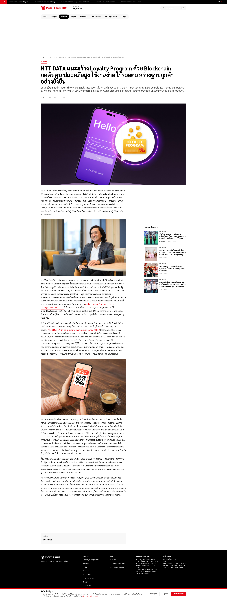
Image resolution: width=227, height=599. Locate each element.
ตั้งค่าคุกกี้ (153, 594)
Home (45, 16)
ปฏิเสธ (165, 594)
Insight (123, 16)
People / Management (90, 560)
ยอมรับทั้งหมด (179, 594)
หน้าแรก (43, 57)
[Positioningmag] (54, 8)
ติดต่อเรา (113, 560)
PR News (64, 16)
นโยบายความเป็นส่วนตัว (117, 563)
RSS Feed (113, 571)
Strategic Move (111, 16)
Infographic (96, 16)
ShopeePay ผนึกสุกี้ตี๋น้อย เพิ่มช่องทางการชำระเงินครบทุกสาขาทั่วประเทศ (172, 268)
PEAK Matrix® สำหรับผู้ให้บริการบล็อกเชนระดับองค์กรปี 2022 (74, 330)
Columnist (84, 16)
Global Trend (87, 585)
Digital (73, 16)
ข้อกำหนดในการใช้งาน (117, 567)
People (54, 16)
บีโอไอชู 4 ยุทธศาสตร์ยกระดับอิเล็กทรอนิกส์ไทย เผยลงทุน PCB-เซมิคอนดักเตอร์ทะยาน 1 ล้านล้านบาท (172, 236)
